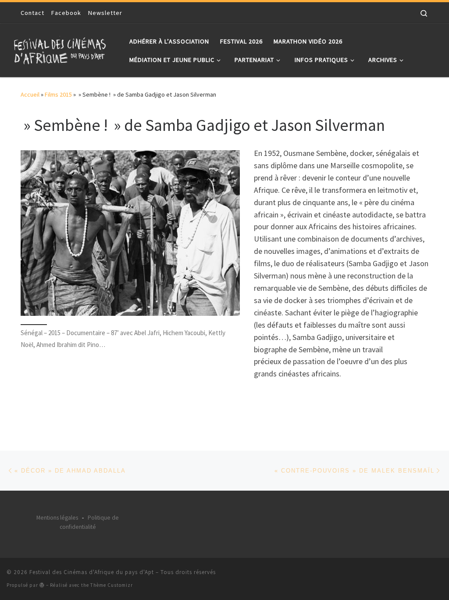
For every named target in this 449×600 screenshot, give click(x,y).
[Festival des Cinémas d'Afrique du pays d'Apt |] (61, 48)
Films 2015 (58, 94)
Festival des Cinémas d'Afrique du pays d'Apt (91, 572)
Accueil (30, 94)
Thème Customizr (111, 585)
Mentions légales (57, 517)
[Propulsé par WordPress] (42, 584)
